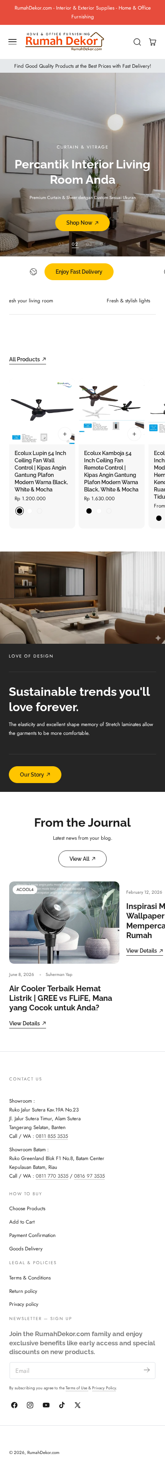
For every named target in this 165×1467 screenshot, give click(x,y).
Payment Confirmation (32, 1235)
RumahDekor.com (43, 1452)
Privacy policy (23, 1304)
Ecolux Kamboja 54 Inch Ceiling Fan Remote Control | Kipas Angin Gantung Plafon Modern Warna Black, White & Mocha (111, 471)
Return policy (23, 1291)
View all (79, 858)
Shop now (79, 222)
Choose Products (27, 1208)
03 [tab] (89, 244)
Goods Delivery (26, 1248)
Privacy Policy (104, 1388)
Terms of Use (77, 1388)
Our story (32, 774)
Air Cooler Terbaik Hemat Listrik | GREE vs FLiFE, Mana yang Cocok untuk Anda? (60, 998)
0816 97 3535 (89, 1176)
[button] (13, 42)
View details (24, 1023)
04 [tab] (103, 244)
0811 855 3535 (52, 1136)
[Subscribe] (147, 1370)
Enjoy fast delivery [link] (79, 271)
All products (24, 359)
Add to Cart (22, 1221)
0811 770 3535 (52, 1176)
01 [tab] (61, 244)
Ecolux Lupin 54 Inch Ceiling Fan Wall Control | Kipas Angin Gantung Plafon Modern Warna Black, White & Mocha (41, 471)
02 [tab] (75, 244)
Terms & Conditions (30, 1277)
